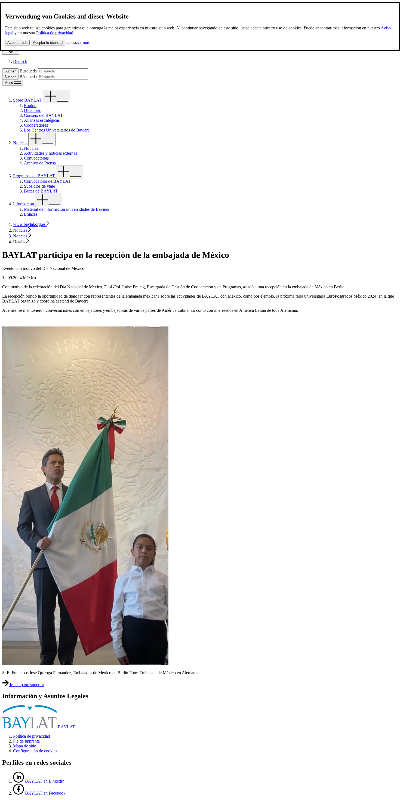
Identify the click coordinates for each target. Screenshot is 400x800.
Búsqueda (28, 71)
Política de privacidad (54, 32)
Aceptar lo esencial (48, 43)
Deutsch (20, 61)
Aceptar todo (17, 43)
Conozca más (78, 42)
